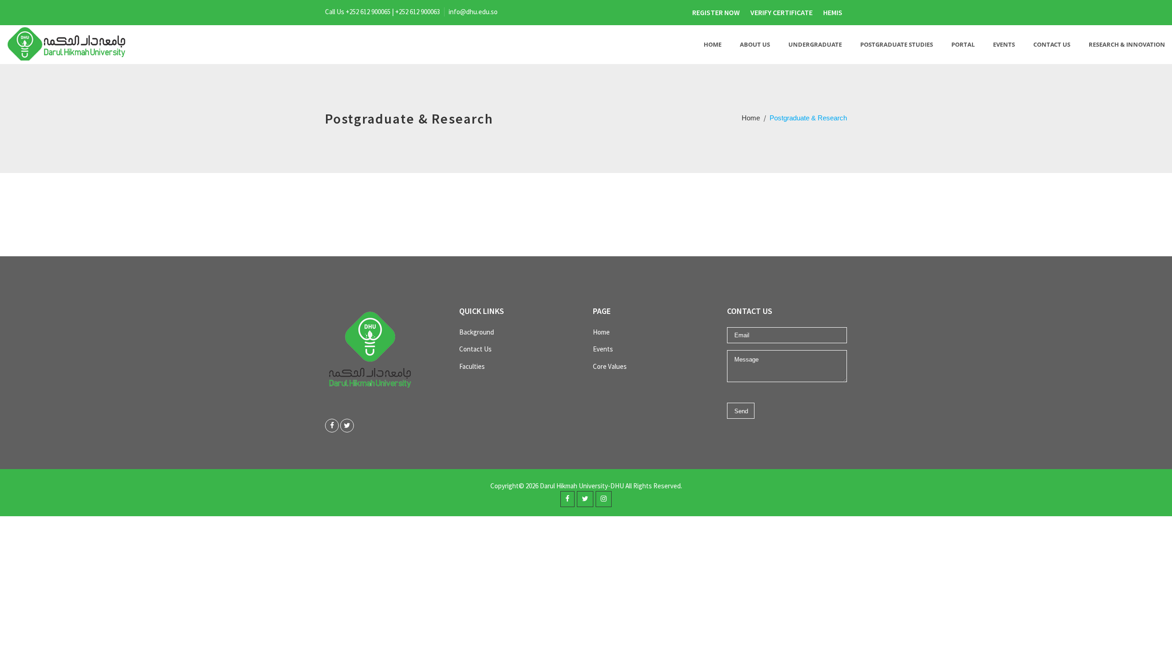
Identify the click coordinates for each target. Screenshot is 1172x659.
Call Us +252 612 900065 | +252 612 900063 (382, 11)
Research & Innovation (1127, 44)
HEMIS (832, 12)
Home (713, 44)
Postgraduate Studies (896, 44)
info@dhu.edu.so (473, 11)
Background (476, 332)
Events (1004, 44)
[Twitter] (347, 425)
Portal (963, 44)
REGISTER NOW (716, 12)
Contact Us (1051, 44)
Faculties (472, 366)
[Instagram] (604, 499)
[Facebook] (332, 425)
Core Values (610, 366)
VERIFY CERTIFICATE (781, 12)
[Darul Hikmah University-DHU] (67, 44)
